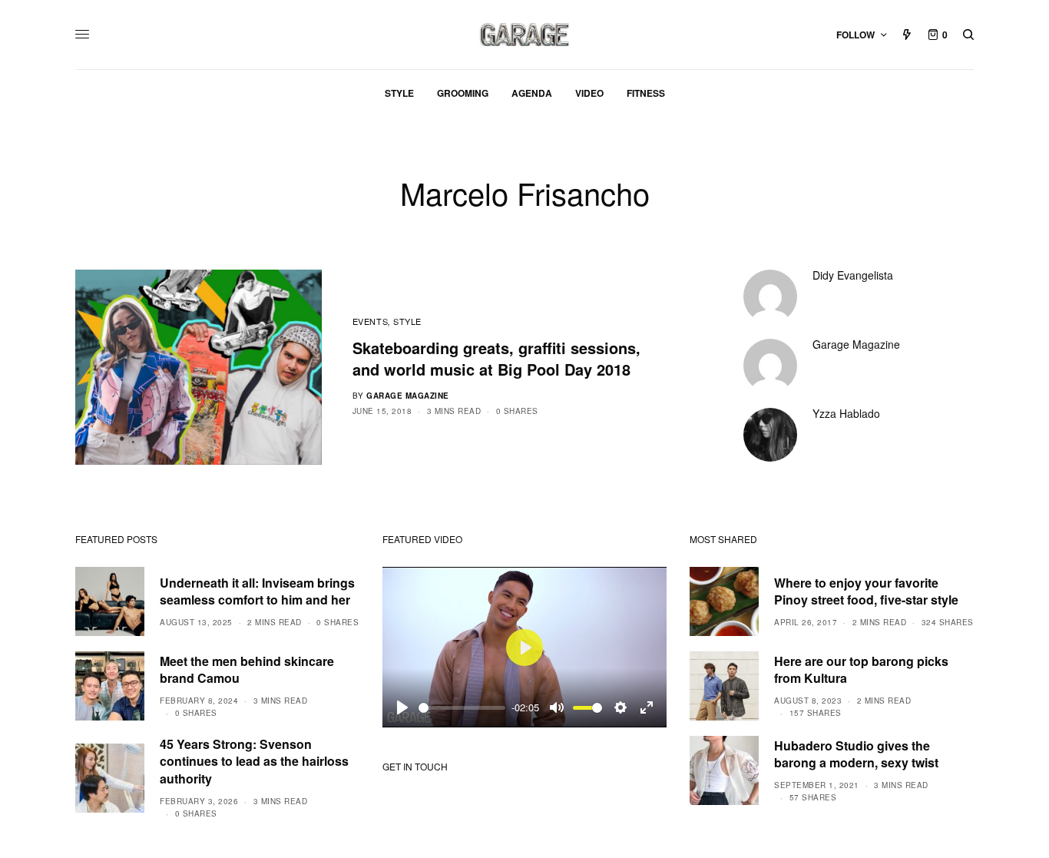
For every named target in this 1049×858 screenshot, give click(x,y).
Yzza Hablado (846, 413)
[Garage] (525, 34)
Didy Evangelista (852, 275)
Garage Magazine (407, 395)
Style (407, 321)
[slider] (462, 708)
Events (370, 321)
